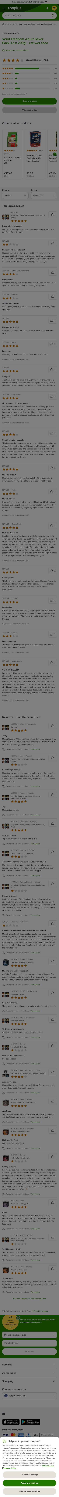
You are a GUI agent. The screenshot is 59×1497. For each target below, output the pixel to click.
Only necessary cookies (29, 1491)
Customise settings (29, 1474)
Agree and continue (29, 1483)
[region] (29, 1467)
